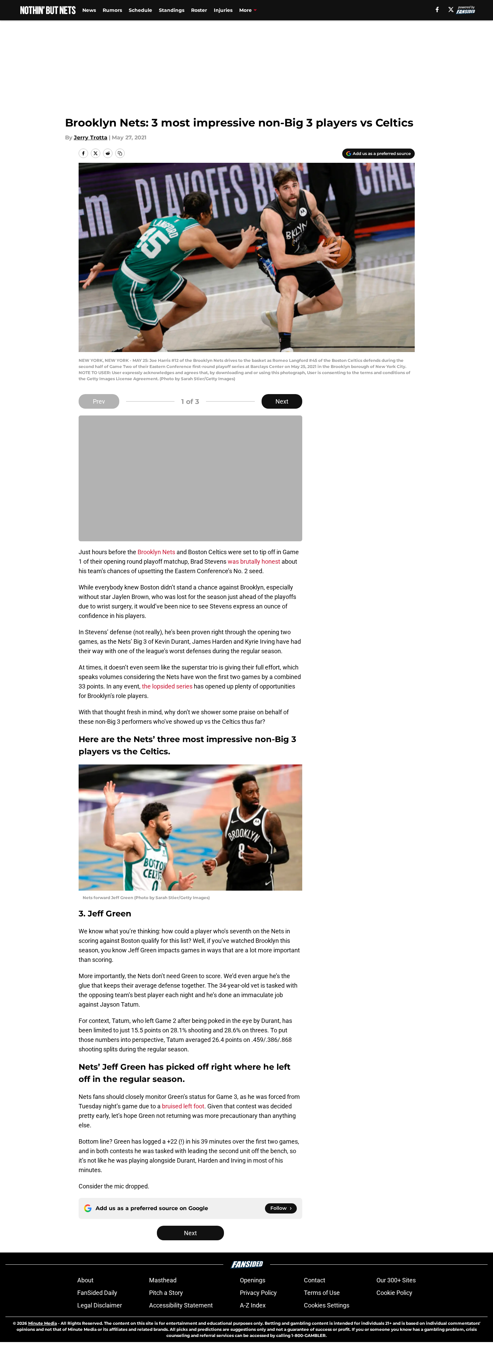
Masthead (163, 1280)
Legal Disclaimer (99, 1305)
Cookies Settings (326, 1305)
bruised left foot (183, 1106)
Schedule (140, 10)
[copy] (120, 153)
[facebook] (437, 9)
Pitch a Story (166, 1292)
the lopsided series (167, 686)
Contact (314, 1280)
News (89, 10)
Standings (171, 10)
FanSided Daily (97, 1292)
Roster (199, 10)
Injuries (223, 10)
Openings (252, 1280)
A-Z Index (253, 1305)
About (85, 1280)
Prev (99, 401)
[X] (451, 9)
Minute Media (42, 1323)
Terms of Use (322, 1292)
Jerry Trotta (90, 137)
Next (281, 401)
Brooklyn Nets (156, 552)
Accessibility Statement (181, 1305)
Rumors (112, 10)
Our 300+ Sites (396, 1280)
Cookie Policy (394, 1292)
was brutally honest (254, 561)
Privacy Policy (258, 1292)
